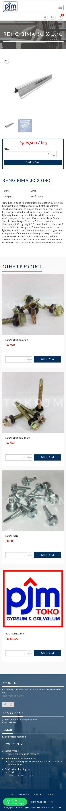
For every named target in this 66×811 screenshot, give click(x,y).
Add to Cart (33, 162)
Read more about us (12, 695)
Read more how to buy (20, 775)
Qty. (6, 148)
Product (23, 794)
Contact (38, 794)
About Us (52, 794)
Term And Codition (42, 802)
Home (11, 794)
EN (52, 16)
